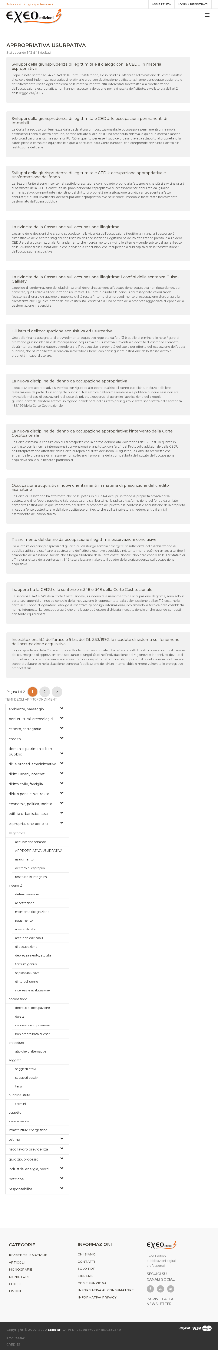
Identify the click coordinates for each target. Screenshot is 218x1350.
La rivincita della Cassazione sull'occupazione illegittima (65, 227)
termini (20, 1104)
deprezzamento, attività (33, 955)
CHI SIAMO (87, 1254)
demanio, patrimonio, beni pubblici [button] (31, 751)
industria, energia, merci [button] (29, 1169)
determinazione (27, 894)
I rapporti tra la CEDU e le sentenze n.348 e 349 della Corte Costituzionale (82, 589)
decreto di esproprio (30, 868)
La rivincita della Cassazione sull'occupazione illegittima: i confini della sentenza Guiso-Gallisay (95, 279)
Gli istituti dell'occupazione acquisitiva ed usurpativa (62, 331)
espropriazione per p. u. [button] (29, 824)
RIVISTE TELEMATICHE (28, 1255)
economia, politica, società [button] (30, 804)
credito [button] (15, 739)
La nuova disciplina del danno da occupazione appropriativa (69, 381)
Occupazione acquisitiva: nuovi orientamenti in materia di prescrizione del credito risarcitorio (90, 487)
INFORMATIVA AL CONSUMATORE (106, 1290)
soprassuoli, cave (27, 973)
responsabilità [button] (20, 1189)
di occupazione (26, 947)
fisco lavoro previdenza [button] (28, 1149)
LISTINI (15, 1291)
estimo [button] (14, 1139)
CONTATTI (86, 1262)
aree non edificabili (29, 938)
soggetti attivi (25, 1069)
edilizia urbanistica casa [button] (28, 814)
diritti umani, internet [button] (27, 774)
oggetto (15, 1112)
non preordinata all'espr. (32, 1034)
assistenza (161, 4)
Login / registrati (193, 4)
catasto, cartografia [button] (25, 729)
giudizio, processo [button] (24, 1159)
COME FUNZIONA (92, 1283)
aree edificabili (25, 929)
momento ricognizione (32, 912)
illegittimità (17, 833)
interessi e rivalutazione (32, 990)
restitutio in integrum (31, 877)
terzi (18, 1086)
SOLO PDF (86, 1269)
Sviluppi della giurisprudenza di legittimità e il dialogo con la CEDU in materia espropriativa (86, 66)
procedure (16, 1043)
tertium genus (26, 964)
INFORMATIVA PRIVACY (97, 1297)
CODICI (15, 1284)
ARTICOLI (17, 1262)
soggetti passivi (26, 1078)
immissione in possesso (32, 1025)
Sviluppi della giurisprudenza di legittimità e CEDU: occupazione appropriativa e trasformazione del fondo (89, 175)
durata (19, 1016)
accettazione (24, 903)
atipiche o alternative (30, 1051)
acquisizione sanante (30, 842)
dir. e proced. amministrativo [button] (32, 764)
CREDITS (13, 1345)
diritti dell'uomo (26, 982)
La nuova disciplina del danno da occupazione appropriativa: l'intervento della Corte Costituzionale (92, 433)
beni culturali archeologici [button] (31, 719)
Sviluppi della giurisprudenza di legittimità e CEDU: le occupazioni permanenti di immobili (89, 120)
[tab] (37, 709)
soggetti (15, 1060)
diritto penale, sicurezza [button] (29, 794)
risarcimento (24, 859)
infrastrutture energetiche (28, 1130)
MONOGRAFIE (20, 1269)
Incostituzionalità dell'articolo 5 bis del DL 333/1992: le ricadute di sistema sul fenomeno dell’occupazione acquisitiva (95, 641)
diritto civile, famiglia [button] (26, 784)
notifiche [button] (16, 1179)
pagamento (24, 920)
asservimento (19, 1121)
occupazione (18, 999)
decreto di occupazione (32, 1008)
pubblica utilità (19, 1095)
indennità (16, 886)
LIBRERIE (85, 1276)
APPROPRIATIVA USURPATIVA (38, 851)
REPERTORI (19, 1277)
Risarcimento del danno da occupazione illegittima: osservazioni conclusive (84, 539)
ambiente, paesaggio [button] (26, 709)
